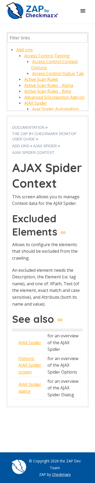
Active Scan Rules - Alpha (48, 85)
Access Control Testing (47, 56)
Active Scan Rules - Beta (47, 91)
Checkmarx (61, 474)
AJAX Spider (35, 103)
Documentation (28, 127)
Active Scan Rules (41, 79)
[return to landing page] (32, 18)
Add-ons (24, 50)
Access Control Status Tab (58, 73)
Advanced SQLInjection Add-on (54, 97)
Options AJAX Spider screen (29, 365)
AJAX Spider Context (33, 152)
